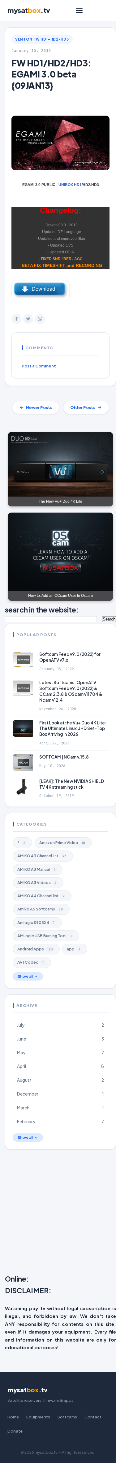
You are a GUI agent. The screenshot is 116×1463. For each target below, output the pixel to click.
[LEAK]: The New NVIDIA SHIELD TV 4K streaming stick (71, 784)
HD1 (78, 185)
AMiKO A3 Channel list (41, 855)
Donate (15, 1431)
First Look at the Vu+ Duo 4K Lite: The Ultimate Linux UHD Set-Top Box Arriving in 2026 (72, 728)
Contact (92, 1416)
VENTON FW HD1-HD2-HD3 (42, 39)
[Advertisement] (58, 1213)
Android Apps (35, 948)
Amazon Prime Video (62, 842)
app (73, 948)
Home (13, 1416)
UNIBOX (66, 185)
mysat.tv (28, 10)
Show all (25, 976)
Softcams (67, 1416)
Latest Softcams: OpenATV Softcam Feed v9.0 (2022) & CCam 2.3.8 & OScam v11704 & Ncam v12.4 (70, 691)
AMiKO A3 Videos (37, 882)
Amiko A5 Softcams (40, 908)
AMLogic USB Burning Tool (44, 935)
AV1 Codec (30, 962)
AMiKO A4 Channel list (41, 895)
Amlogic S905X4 (35, 922)
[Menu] (79, 10)
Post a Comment (39, 365)
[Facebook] (16, 319)
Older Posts (82, 407)
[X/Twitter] (28, 319)
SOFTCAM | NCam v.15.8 (64, 756)
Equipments (38, 1416)
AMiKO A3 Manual (36, 869)
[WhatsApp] (40, 319)
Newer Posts (39, 407)
